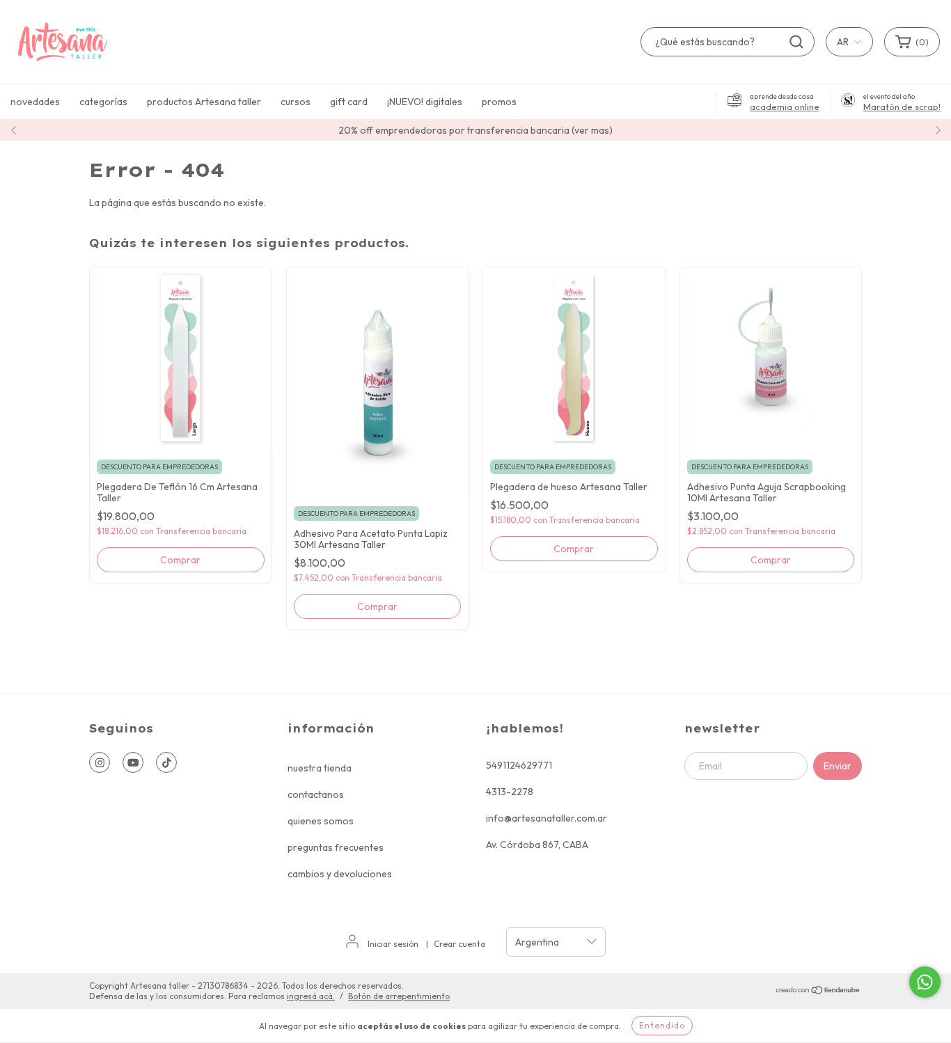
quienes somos (321, 821)
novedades (35, 101)
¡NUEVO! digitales (424, 101)
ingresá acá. (311, 996)
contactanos (316, 794)
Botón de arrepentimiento (399, 996)
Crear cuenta (459, 944)
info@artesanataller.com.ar (546, 818)
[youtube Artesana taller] (133, 762)
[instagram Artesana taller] (99, 762)
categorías (103, 101)
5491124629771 (519, 765)
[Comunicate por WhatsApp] (925, 982)
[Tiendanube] (818, 992)
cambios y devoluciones (340, 874)
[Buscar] (796, 41)
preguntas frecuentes (336, 847)
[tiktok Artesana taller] (166, 762)
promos (499, 101)
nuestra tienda (320, 768)
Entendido (662, 1025)
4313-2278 (509, 791)
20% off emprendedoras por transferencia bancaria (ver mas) (475, 130)
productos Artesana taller (204, 101)
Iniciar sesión (393, 944)
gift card (349, 101)
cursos (296, 101)
